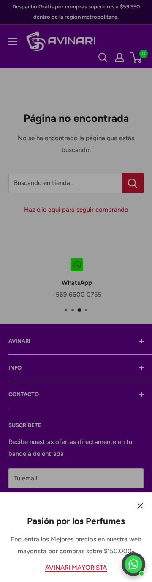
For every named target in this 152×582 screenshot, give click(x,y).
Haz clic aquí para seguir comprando (76, 209)
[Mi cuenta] (119, 57)
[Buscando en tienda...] (133, 183)
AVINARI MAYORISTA (76, 567)
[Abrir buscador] (103, 57)
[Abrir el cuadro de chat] (133, 564)
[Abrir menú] (12, 41)
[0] (136, 57)
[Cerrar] (140, 505)
